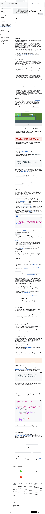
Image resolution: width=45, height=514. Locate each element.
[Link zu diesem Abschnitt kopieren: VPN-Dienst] (21, 98)
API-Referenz (36, 490)
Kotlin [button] (17, 215)
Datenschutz (20, 492)
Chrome (14, 502)
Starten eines (26, 268)
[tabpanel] (28, 222)
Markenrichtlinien (22, 509)
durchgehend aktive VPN (35, 264)
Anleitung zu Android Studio (36, 487)
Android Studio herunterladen (36, 492)
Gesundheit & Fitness (20, 489)
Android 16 (30, 486)
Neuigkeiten (14, 492)
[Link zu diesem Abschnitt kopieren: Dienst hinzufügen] (23, 146)
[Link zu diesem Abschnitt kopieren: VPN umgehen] (23, 441)
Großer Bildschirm (25, 486)
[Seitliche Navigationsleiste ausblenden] (10, 512)
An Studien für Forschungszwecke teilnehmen (42, 493)
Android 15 (30, 487)
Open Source (15, 491)
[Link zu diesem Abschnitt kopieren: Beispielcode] (22, 456)
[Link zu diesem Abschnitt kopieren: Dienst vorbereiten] (23, 174)
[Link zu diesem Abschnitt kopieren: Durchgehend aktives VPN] (29, 298)
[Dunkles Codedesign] (40, 160)
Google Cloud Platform (16, 505)
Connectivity (14, 3)
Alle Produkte (15, 506)
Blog (13, 494)
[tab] (17, 216)
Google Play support (41, 490)
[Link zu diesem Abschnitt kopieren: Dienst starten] (21, 258)
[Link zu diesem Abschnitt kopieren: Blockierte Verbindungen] (26, 351)
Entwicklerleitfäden (36, 489)
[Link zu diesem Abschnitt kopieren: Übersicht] (20, 38)
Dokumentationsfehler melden (42, 488)
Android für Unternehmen (15, 487)
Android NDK (36, 494)
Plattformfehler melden (42, 485)
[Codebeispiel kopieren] (41, 160)
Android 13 (30, 490)
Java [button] (20, 215)
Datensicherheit (15, 489)
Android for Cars (25, 491)
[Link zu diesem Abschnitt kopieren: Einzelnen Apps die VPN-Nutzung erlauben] (37, 388)
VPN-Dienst (22, 148)
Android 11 (30, 493)
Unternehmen (37, 100)
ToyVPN (39, 458)
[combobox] (20, 1)
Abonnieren (34, 511)
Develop (2, 3)
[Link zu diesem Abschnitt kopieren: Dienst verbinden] (22, 189)
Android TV (25, 493)
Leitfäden (8, 5)
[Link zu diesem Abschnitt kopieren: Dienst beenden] (21, 276)
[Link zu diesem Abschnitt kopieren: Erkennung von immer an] (26, 336)
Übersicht (2, 5)
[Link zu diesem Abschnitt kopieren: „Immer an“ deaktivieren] (25, 365)
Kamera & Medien (19, 491)
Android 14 (30, 489)
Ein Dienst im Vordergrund (31, 274)
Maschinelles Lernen (20, 486)
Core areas (8, 3)
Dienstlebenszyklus (30, 186)
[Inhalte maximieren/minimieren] (20, 21)
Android (14, 485)
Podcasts (14, 495)
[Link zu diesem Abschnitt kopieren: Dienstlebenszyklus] (23, 251)
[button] (5, 17)
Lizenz (18, 509)
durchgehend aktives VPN (23, 54)
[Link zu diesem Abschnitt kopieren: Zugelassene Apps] (23, 424)
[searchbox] (6, 8)
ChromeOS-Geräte (25, 489)
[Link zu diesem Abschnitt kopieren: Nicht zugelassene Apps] (25, 432)
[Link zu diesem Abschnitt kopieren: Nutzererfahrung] (24, 59)
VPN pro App (31, 54)
